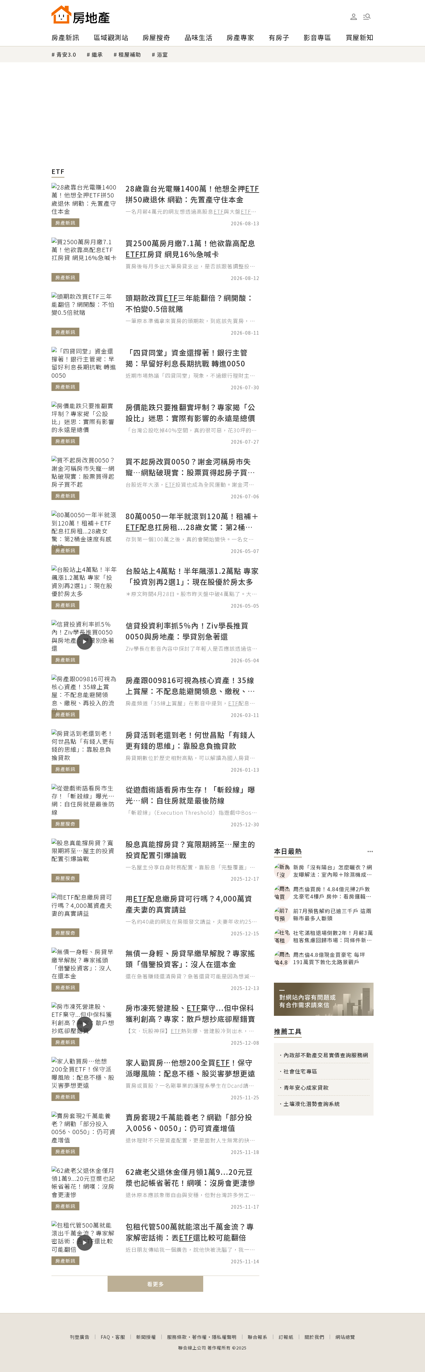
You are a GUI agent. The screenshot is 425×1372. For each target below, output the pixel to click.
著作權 (199, 1337)
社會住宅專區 (300, 1071)
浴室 (162, 54)
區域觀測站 (111, 37)
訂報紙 (286, 1337)
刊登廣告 (80, 1337)
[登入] (354, 17)
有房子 (279, 37)
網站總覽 (345, 1337)
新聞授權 (146, 1337)
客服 (120, 1337)
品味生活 (198, 37)
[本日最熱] (370, 851)
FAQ (105, 1337)
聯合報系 (258, 1337)
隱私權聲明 (224, 1337)
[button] (367, 17)
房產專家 (240, 37)
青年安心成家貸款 (306, 1087)
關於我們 (314, 1337)
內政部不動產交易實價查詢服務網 (326, 1055)
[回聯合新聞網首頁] (61, 14)
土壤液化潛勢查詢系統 (312, 1104)
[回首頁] (80, 14)
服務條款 (177, 1337)
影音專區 (317, 37)
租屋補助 (130, 54)
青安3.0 (66, 54)
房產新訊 (65, 37)
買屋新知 (360, 37)
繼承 (97, 54)
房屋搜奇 (156, 37)
